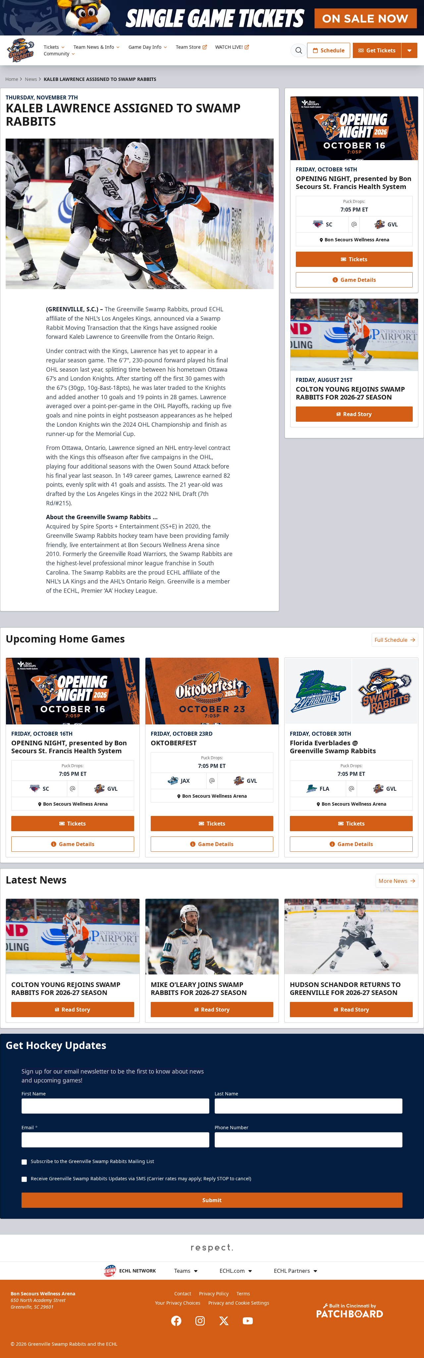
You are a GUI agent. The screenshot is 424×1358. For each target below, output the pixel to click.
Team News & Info (94, 47)
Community (56, 53)
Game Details (358, 279)
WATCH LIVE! (229, 47)
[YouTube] (247, 1321)
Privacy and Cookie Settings (238, 1303)
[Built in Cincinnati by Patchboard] (350, 1310)
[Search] (299, 50)
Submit (212, 1200)
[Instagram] (200, 1321)
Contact (182, 1293)
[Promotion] (212, 17)
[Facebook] (176, 1321)
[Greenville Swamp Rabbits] (20, 50)
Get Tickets (381, 50)
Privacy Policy (214, 1293)
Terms (243, 1293)
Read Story (357, 414)
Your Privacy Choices (177, 1303)
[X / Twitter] (224, 1321)
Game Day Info (145, 47)
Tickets (51, 47)
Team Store (188, 47)
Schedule (332, 50)
